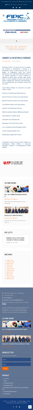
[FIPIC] (16, 17)
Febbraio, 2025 (10, 268)
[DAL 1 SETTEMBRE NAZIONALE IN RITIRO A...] (16, 189)
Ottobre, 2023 (10, 279)
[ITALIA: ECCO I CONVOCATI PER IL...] (16, 210)
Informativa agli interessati (10, 391)
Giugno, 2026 (10, 260)
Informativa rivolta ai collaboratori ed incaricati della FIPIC (15, 388)
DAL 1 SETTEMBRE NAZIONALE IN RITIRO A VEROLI (14, 329)
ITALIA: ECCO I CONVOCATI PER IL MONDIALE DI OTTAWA (16, 344)
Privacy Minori (7, 394)
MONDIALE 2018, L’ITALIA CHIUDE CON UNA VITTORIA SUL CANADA (15, 239)
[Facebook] (13, 7)
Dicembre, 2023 (10, 277)
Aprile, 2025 (9, 267)
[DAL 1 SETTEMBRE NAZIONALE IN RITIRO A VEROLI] (16, 324)
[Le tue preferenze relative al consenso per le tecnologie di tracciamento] (30, 407)
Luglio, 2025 (9, 265)
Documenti (6, 378)
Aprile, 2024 (9, 273)
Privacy (5, 381)
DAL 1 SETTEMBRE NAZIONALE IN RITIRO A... (15, 195)
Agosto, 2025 (10, 263)
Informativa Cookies (8, 383)
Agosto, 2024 (10, 272)
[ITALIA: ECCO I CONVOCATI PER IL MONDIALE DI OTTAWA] (16, 338)
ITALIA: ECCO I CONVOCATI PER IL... (13, 215)
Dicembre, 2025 (10, 262)
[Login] (16, 41)
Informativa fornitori (8, 385)
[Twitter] (16, 7)
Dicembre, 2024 (10, 270)
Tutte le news (7, 61)
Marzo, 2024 (10, 275)
